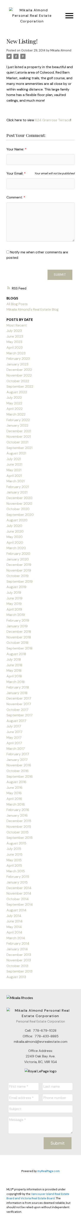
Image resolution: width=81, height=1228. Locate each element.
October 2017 (17, 709)
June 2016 (14, 787)
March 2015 (15, 871)
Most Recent (16, 325)
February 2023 (18, 358)
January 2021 (16, 492)
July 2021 (13, 459)
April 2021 (14, 475)
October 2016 (17, 771)
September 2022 (19, 386)
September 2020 (20, 514)
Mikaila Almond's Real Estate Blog (32, 309)
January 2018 (16, 693)
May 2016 (14, 793)
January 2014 (17, 949)
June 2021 (14, 464)
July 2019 (13, 592)
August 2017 (16, 720)
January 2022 (17, 425)
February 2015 (17, 876)
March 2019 (15, 614)
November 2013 (18, 960)
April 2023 (14, 347)
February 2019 (17, 620)
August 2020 (16, 520)
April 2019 (14, 609)
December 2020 (19, 498)
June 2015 (14, 854)
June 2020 (15, 531)
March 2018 (15, 682)
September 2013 (19, 971)
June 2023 (14, 336)
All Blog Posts (17, 304)
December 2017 (18, 698)
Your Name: (15, 149)
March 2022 (15, 414)
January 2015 (17, 882)
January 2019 (17, 626)
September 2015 (19, 837)
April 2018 (14, 676)
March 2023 (15, 353)
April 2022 (14, 408)
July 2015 (13, 848)
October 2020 (18, 509)
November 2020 (19, 503)
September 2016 (19, 776)
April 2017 (14, 743)
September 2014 (19, 904)
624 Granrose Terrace (52, 120)
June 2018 (14, 665)
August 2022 (16, 392)
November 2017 (18, 704)
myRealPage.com (48, 1171)
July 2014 (13, 915)
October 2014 (17, 899)
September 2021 (19, 448)
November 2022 (19, 375)
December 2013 (18, 954)
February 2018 (17, 687)
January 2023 (17, 364)
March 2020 (16, 548)
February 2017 (17, 754)
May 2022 (14, 403)
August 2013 (16, 977)
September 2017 (19, 715)
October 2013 (17, 966)
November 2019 (18, 570)
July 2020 (14, 525)
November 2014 (18, 893)
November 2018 (18, 637)
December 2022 (19, 369)
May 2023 (14, 342)
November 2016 (18, 765)
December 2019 (18, 564)
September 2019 (19, 581)
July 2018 (13, 659)
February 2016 (17, 809)
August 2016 (16, 782)
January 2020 (17, 559)
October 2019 (17, 576)
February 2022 (18, 420)
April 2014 (14, 932)
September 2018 (19, 648)
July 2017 (13, 726)
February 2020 (18, 553)
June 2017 (14, 732)
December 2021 (18, 431)
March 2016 (15, 804)
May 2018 (13, 670)
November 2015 (18, 826)
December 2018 (18, 631)
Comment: (15, 197)
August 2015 (16, 843)
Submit (60, 275)
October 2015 (17, 832)
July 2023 (14, 330)
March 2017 (15, 748)
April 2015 (14, 865)
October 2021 (17, 442)
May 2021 (13, 470)
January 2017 (17, 759)
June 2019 (14, 598)
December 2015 (18, 821)
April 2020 (14, 542)
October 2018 (17, 642)
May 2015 (14, 860)
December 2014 (19, 888)
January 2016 (17, 815)
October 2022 (17, 381)
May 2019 (14, 603)
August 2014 (16, 910)
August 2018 (16, 654)
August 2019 (16, 587)
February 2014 (17, 943)
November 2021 (18, 436)
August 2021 (16, 453)
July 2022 (14, 397)
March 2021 (15, 481)
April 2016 (14, 798)
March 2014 (15, 938)
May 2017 (14, 737)
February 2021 (17, 486)
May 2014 (14, 927)
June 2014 (14, 921)
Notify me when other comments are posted (37, 255)
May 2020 (14, 537)
